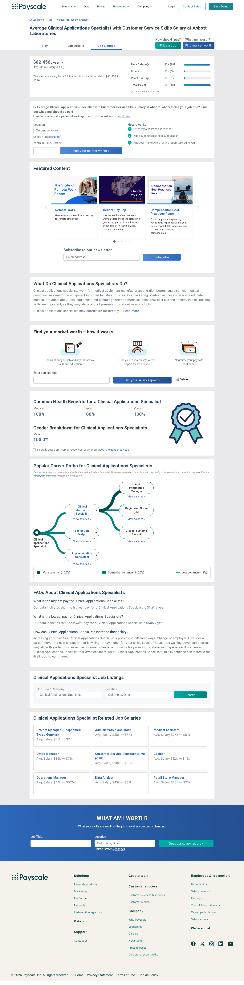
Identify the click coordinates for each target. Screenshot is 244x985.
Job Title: (36, 836)
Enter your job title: (45, 373)
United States (37, 19)
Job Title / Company (50, 689)
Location (111, 689)
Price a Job (168, 45)
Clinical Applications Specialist (73, 19)
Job (50, 19)
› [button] (198, 207)
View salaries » (82, 519)
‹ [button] (46, 207)
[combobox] (77, 130)
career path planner (43, 475)
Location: (39, 125)
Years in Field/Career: (47, 143)
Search (190, 695)
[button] (45, 45)
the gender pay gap (117, 449)
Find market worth (198, 45)
